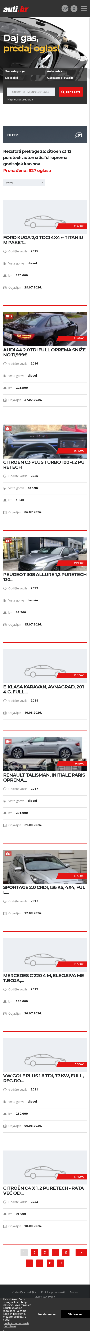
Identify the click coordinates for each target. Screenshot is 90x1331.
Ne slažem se (46, 1314)
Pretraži (73, 92)
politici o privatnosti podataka (16, 1324)
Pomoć (74, 1292)
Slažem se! (75, 1314)
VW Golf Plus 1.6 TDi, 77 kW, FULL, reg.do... (43, 1078)
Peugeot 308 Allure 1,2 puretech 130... (45, 577)
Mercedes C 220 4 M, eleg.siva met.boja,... (43, 978)
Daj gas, (31, 42)
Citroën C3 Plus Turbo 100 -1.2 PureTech (44, 465)
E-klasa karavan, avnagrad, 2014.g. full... (43, 689)
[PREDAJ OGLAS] (65, 8)
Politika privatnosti (53, 1292)
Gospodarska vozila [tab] (60, 77)
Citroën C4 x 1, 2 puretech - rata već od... (43, 1191)
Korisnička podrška (24, 1292)
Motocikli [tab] (11, 77)
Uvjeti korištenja (45, 1297)
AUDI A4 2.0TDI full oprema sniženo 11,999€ (44, 352)
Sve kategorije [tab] (15, 71)
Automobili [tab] (54, 71)
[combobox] (24, 182)
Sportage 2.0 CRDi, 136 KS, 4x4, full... (44, 890)
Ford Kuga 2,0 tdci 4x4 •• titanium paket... (43, 240)
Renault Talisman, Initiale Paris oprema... (44, 778)
